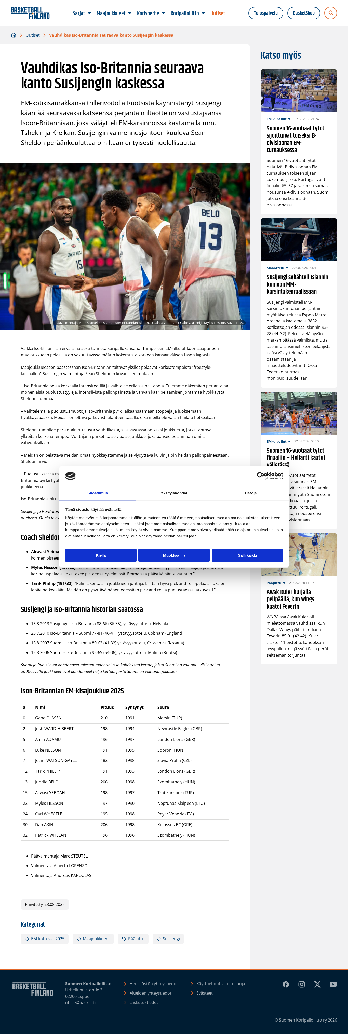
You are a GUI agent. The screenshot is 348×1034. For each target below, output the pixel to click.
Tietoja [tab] (250, 493)
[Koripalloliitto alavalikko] (203, 13)
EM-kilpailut (277, 119)
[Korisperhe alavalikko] (163, 13)
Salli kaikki (247, 555)
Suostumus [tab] (97, 493)
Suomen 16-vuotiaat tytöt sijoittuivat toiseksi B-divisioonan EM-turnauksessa (295, 139)
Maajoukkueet (96, 939)
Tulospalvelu (266, 13)
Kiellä (101, 555)
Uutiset (33, 35)
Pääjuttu (136, 939)
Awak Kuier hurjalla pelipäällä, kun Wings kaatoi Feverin (290, 600)
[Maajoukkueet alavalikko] (130, 13)
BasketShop (304, 13)
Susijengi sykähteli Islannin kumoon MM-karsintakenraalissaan (297, 285)
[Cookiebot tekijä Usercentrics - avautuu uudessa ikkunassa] (260, 476)
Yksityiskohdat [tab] (174, 493)
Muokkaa (171, 555)
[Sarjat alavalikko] (89, 13)
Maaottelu (275, 268)
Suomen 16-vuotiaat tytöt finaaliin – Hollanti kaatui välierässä (296, 458)
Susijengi (171, 939)
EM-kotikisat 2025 (47, 939)
